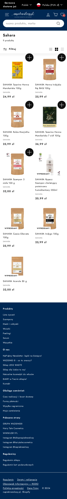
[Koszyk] (56, 15)
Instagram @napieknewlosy (16, 447)
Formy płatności (11, 401)
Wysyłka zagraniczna (13, 406)
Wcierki (6, 328)
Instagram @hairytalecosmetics (18, 442)
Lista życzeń (9, 314)
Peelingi (7, 333)
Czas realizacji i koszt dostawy (18, 396)
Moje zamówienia (11, 410)
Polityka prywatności (13, 488)
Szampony (8, 319)
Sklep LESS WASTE (12, 365)
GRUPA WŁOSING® (13, 423)
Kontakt (6, 383)
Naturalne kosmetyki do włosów (18, 374)
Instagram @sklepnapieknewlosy (18, 437)
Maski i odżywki (11, 324)
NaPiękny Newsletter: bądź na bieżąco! (22, 355)
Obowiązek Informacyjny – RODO (20, 483)
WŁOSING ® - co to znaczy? (17, 360)
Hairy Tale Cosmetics (13, 428)
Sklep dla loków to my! (14, 369)
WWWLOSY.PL (10, 433)
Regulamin (8, 479)
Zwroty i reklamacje (27, 479)
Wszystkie (7, 342)
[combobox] (33, 23)
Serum (6, 338)
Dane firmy (33, 488)
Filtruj (12, 49)
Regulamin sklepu (11, 460)
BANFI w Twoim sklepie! (15, 379)
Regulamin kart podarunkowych (18, 464)
